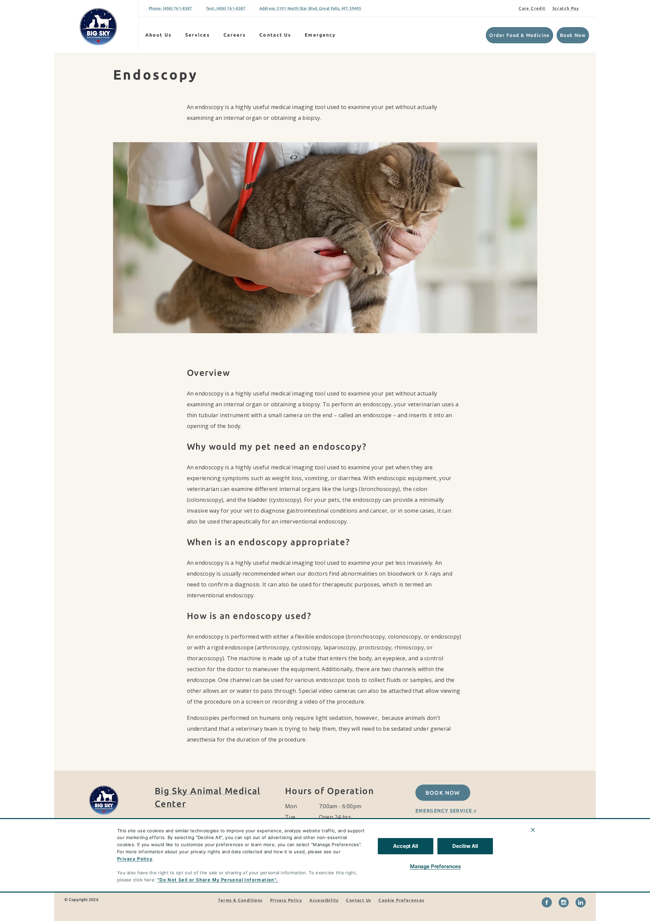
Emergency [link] (320, 35)
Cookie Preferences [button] (401, 900)
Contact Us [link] (275, 35)
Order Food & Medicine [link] (519, 35)
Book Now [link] (573, 35)
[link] (97, 26)
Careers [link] (234, 35)
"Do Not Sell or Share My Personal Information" (216, 879)
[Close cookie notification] (532, 829)
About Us (158, 35)
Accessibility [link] (324, 900)
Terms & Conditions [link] (240, 900)
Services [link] (197, 35)
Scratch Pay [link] (565, 8)
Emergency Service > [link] (446, 810)
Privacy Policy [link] (286, 900)
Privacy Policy (135, 858)
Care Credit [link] (532, 8)
